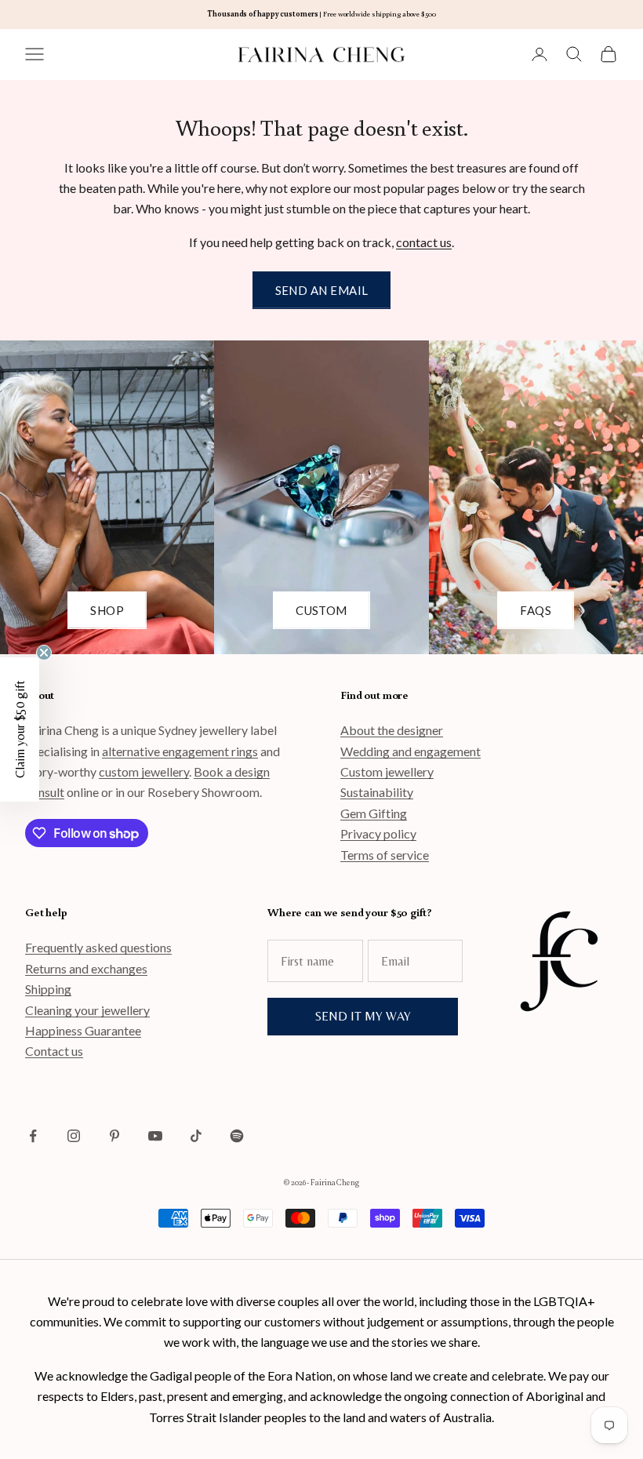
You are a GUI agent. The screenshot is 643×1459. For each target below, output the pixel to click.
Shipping (48, 988)
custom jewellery (144, 771)
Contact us (54, 1050)
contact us (424, 242)
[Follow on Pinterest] (114, 1136)
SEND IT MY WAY (363, 1016)
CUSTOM (321, 610)
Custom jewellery (387, 771)
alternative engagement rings (180, 751)
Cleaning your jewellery (87, 1009)
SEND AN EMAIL (322, 290)
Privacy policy (378, 833)
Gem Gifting (373, 813)
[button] (19, 729)
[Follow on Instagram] (74, 1136)
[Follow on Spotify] (237, 1136)
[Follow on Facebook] (33, 1136)
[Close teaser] (44, 652)
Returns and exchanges (86, 968)
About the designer (391, 729)
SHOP (107, 610)
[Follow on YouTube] (155, 1136)
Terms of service (384, 854)
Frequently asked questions (98, 947)
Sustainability (376, 791)
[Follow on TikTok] (196, 1136)
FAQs (535, 610)
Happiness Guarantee (83, 1030)
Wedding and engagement (410, 751)
